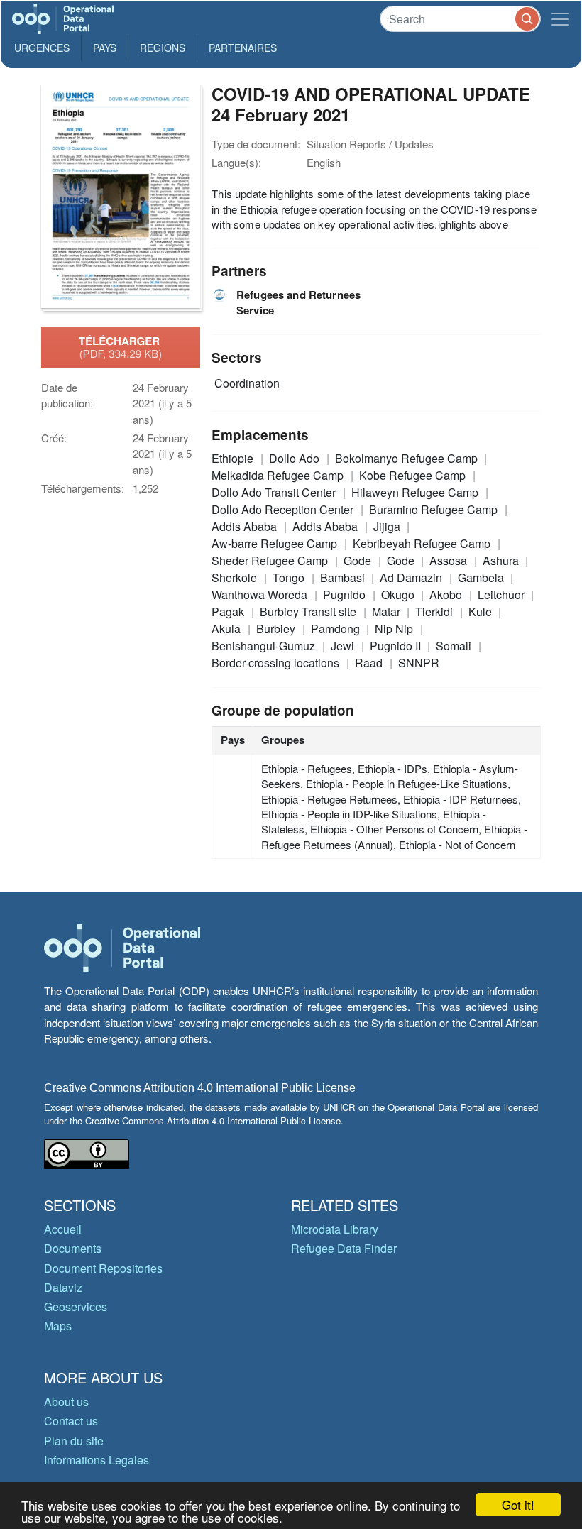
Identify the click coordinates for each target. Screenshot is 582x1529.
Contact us (71, 1421)
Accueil (63, 1229)
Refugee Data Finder (344, 1248)
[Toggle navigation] (560, 19)
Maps (58, 1325)
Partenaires (243, 47)
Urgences (42, 47)
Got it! (518, 1504)
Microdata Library (334, 1229)
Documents (72, 1248)
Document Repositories (103, 1268)
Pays (104, 47)
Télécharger (121, 347)
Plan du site (74, 1440)
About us (66, 1401)
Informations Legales (96, 1460)
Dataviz (63, 1287)
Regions (162, 47)
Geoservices (75, 1306)
